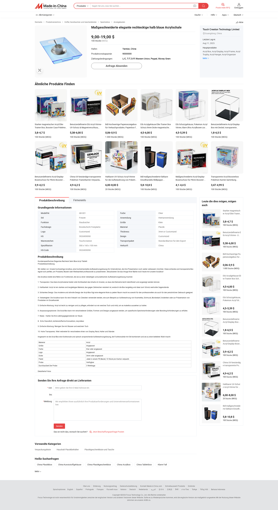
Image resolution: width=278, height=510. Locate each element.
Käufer (198, 14)
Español (79, 489)
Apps (224, 14)
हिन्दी (176, 489)
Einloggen (238, 7)
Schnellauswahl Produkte (175, 486)
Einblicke (191, 486)
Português (90, 489)
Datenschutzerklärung (128, 486)
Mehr (205, 58)
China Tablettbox (144, 464)
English (70, 489)
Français (100, 489)
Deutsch (132, 489)
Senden (59, 426)
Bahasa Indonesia (218, 489)
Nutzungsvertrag (110, 486)
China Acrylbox (123, 464)
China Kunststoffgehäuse (69, 464)
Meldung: (47, 401)
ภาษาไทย (185, 489)
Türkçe (194, 489)
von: (49, 387)
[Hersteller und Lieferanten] (50, 6)
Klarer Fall (162, 464)
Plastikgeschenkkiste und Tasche (99, 449)
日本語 (169, 489)
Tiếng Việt (204, 489)
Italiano (123, 489)
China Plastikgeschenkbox (99, 464)
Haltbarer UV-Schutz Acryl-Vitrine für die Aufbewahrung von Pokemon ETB (231, 386)
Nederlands (143, 489)
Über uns (86, 486)
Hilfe (213, 14)
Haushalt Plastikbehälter (68, 449)
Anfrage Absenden (116, 65)
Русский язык (112, 489)
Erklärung (97, 486)
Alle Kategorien (45, 14)
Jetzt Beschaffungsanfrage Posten (106, 431)
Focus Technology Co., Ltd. (136, 495)
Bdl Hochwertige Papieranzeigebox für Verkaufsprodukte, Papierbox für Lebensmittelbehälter (232, 255)
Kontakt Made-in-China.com (151, 486)
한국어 (161, 489)
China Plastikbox (44, 464)
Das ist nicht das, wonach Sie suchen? (71, 431)
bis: (50, 394)
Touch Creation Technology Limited (221, 29)
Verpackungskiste (43, 449)
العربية (153, 489)
